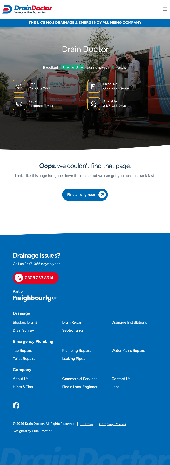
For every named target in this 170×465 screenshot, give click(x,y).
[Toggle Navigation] (165, 9)
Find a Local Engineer (79, 387)
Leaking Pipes (73, 358)
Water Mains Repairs (128, 350)
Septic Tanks (72, 330)
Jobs (115, 387)
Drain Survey (23, 330)
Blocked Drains (25, 322)
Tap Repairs (22, 350)
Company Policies (112, 424)
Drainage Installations (129, 322)
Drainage (21, 313)
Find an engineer (81, 194)
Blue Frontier (42, 431)
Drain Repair (72, 322)
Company (22, 369)
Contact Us (121, 378)
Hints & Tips (23, 387)
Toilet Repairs (24, 358)
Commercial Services (79, 378)
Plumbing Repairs (76, 350)
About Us (20, 378)
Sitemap (86, 424)
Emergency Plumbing (33, 341)
